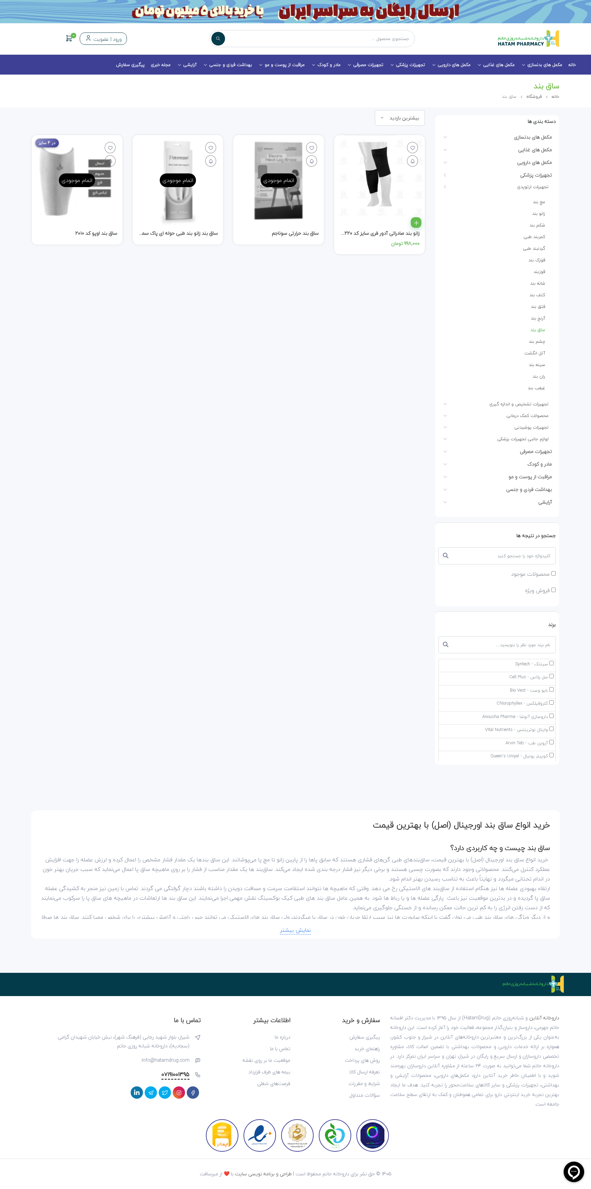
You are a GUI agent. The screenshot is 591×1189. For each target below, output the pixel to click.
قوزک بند (536, 260)
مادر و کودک (329, 64)
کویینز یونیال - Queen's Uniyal (519, 756)
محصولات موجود (531, 574)
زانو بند (538, 213)
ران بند (539, 376)
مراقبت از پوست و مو (285, 64)
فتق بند (538, 306)
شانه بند (537, 283)
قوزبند (539, 271)
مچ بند (539, 202)
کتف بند (537, 295)
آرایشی (190, 64)
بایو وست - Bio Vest (529, 690)
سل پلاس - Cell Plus (528, 677)
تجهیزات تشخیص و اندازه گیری (519, 404)
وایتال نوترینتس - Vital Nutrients (516, 730)
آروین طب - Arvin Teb (526, 743)
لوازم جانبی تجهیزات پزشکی (523, 439)
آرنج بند (538, 318)
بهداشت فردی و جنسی (230, 64)
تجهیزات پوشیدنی (531, 427)
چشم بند (537, 341)
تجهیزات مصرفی (368, 64)
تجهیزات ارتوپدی (533, 187)
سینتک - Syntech (531, 664)
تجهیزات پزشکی (410, 64)
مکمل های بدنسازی (544, 64)
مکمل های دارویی (454, 64)
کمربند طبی (534, 236)
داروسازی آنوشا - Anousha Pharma (515, 717)
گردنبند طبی (534, 248)
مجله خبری (161, 64)
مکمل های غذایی (499, 64)
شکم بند (537, 225)
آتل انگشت (534, 353)
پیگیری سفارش (130, 64)
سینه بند (537, 364)
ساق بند (537, 330)
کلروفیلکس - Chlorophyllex (522, 703)
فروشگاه (534, 96)
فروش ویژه (538, 590)
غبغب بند (536, 388)
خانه (572, 64)
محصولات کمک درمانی (528, 415)
